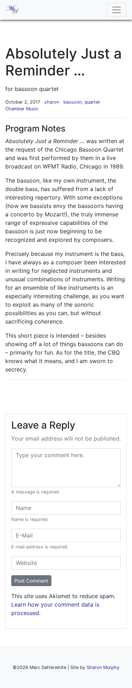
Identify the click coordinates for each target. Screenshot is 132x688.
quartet (92, 102)
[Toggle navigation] (116, 10)
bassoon (72, 102)
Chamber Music (21, 108)
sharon (51, 102)
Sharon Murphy (103, 667)
